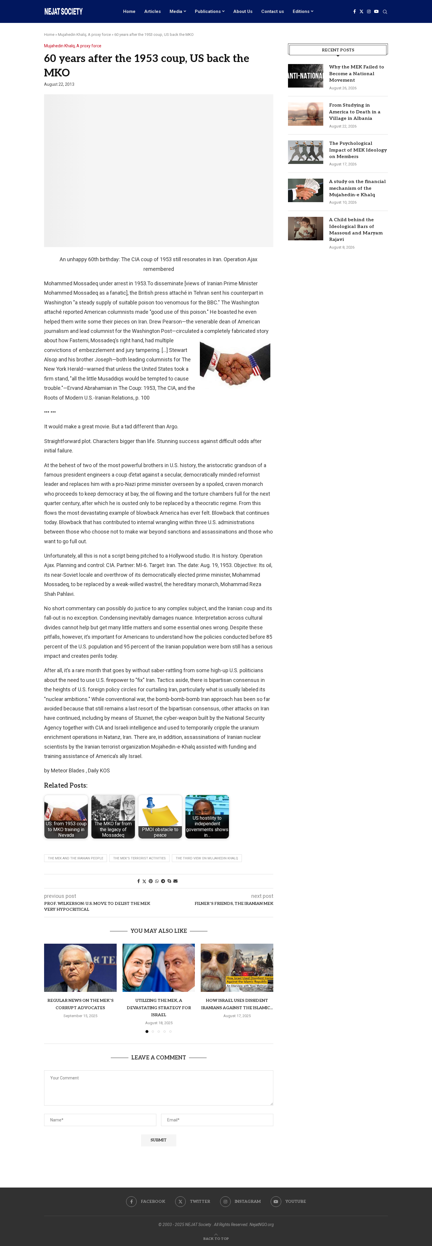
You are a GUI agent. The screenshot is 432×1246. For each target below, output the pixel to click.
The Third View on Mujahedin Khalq (207, 858)
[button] (52, 988)
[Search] (385, 12)
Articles (152, 11)
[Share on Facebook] (138, 881)
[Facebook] (354, 11)
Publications (208, 11)
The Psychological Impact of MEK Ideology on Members (358, 150)
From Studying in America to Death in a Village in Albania (355, 112)
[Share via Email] (175, 881)
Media (176, 11)
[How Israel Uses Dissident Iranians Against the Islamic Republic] (237, 968)
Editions (301, 11)
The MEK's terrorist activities (139, 858)
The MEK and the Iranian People (75, 858)
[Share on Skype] (169, 881)
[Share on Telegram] (163, 881)
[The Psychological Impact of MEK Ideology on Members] (305, 152)
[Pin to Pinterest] (151, 881)
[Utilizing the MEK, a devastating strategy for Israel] (159, 968)
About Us (242, 11)
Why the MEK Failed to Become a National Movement (356, 73)
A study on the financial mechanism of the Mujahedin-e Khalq (357, 188)
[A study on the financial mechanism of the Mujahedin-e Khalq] (305, 190)
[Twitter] (361, 11)
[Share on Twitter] (144, 881)
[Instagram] (369, 11)
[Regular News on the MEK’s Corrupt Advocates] (80, 968)
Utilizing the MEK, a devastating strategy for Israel (158, 1007)
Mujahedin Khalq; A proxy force (84, 34)
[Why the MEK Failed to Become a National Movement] (305, 76)
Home (129, 11)
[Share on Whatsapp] (157, 881)
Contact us (272, 11)
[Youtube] (376, 11)
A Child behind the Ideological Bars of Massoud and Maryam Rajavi (356, 229)
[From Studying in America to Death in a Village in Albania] (305, 114)
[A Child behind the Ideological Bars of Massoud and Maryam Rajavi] (305, 228)
